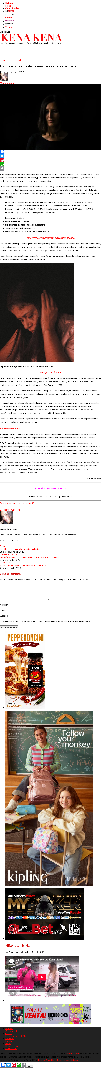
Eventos (9, 1038)
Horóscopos (11, 1046)
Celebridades (12, 8)
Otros (14, 554)
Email (3, 610)
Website (3, 616)
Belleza (9, 3)
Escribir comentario (10, 510)
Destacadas (17, 60)
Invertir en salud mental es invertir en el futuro (20, 549)
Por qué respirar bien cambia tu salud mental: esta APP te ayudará (29, 557)
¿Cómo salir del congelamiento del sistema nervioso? (23, 565)
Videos (8, 27)
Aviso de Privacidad (46, 1060)
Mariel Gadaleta (8, 83)
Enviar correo (73, 1053)
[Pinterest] (50, 160)
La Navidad (11, 1048)
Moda (8, 6)
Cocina (8, 1033)
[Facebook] (50, 152)
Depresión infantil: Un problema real (50, 488)
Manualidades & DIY (15, 1036)
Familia (8, 1041)
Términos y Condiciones (67, 1060)
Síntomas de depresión (23, 503)
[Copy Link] (50, 168)
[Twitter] (50, 156)
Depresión (5, 503)
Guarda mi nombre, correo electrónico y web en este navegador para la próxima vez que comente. (47, 621)
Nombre (4, 605)
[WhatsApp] (50, 164)
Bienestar (5, 60)
